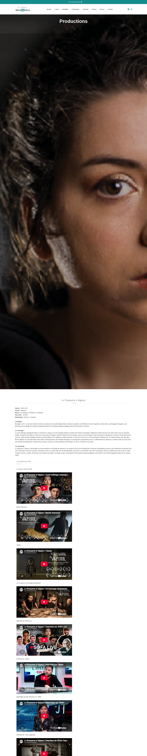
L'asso (57, 9)
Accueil (49, 9)
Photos (94, 9)
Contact (110, 9)
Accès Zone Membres (74, 2)
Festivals (85, 9)
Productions (75, 9)
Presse (102, 9)
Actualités (65, 9)
